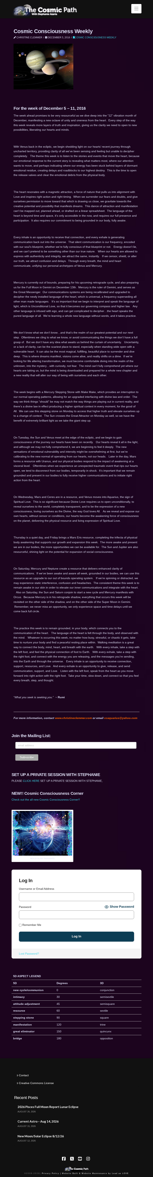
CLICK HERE (31, 780)
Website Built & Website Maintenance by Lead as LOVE (95, 1173)
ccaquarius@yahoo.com (120, 718)
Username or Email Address (36, 888)
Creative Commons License (36, 1083)
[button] (136, 8)
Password (25, 906)
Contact (24, 1075)
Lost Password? (29, 953)
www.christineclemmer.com (73, 718)
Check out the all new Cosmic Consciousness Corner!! (46, 799)
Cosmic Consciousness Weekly (95, 37)
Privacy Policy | (51, 1173)
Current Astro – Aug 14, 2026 (38, 1121)
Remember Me (31, 924)
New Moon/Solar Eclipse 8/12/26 (41, 1136)
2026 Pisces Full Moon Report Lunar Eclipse (48, 1107)
